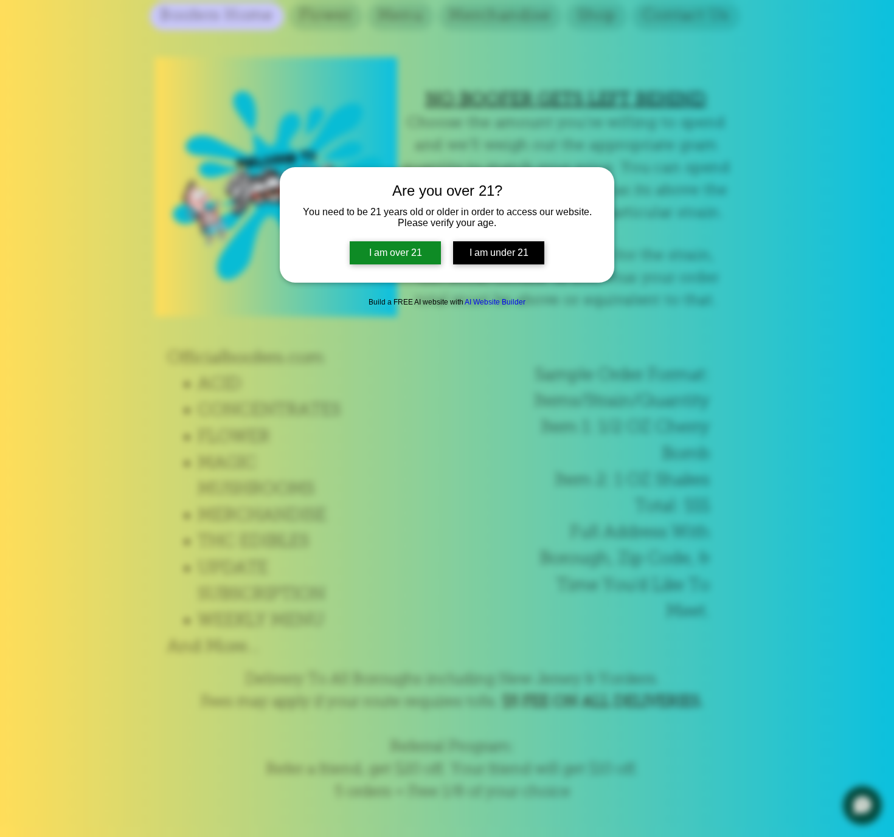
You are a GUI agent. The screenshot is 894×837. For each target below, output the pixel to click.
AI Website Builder (495, 302)
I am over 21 (395, 252)
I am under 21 (499, 252)
